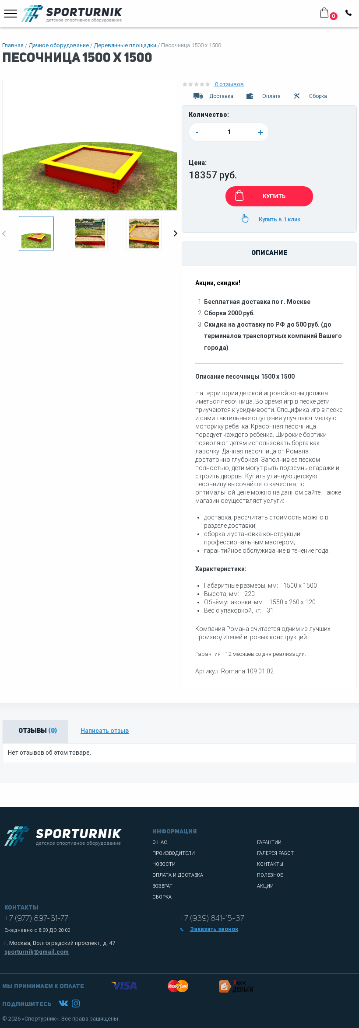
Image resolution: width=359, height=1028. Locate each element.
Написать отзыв (105, 730)
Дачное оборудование (58, 45)
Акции (265, 886)
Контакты (270, 864)
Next (175, 233)
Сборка (162, 897)
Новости (164, 864)
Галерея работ (275, 853)
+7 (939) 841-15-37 (212, 919)
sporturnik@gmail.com (36, 951)
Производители (173, 853)
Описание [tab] (269, 253)
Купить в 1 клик (279, 219)
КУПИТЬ (274, 196)
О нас (159, 842)
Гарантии (269, 842)
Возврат (162, 886)
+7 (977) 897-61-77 (36, 919)
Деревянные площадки (125, 45)
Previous (4, 233)
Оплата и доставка (177, 875)
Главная (13, 45)
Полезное (270, 875)
